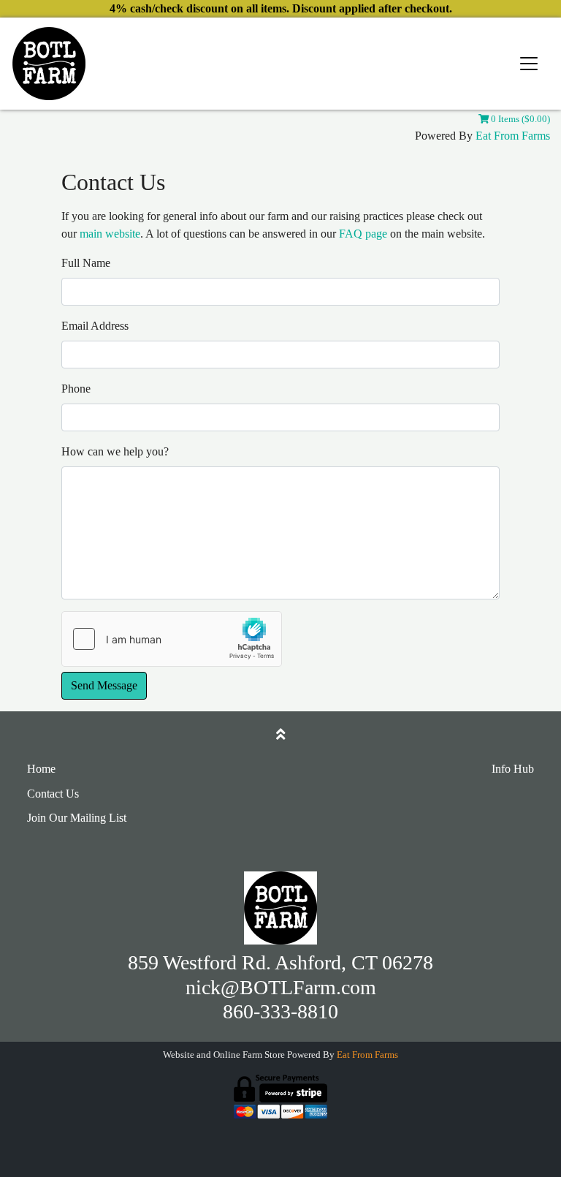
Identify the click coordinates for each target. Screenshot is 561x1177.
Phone (76, 388)
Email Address (95, 325)
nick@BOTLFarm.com (281, 987)
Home (41, 768)
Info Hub (513, 768)
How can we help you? (115, 451)
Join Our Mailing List (76, 817)
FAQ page (363, 233)
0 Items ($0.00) (519, 119)
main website (110, 233)
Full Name (85, 263)
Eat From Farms (513, 135)
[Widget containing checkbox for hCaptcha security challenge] (171, 639)
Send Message (104, 685)
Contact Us (53, 793)
